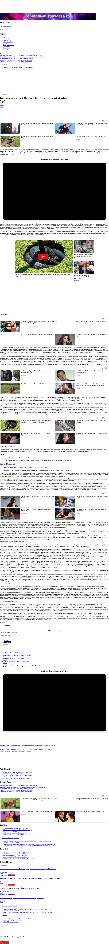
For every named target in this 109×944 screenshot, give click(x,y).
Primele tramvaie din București (11, 652)
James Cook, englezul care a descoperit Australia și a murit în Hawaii (21, 457)
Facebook (27, 666)
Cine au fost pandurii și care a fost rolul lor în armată (17, 656)
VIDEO (5, 49)
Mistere (5, 43)
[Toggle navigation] (0, 29)
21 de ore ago (3, 872)
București (5, 745)
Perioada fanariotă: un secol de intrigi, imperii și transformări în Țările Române (21, 785)
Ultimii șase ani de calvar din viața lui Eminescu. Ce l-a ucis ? (16, 791)
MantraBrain (22, 937)
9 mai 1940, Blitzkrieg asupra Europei (13, 920)
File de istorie (12, 745)
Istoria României (50, 745)
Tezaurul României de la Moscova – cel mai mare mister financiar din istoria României (23, 787)
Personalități (6, 46)
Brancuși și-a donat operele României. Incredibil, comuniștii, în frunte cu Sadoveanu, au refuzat (25, 749)
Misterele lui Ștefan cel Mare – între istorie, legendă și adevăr (16, 788)
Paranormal (6, 48)
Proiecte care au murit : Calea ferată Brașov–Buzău (17, 662)
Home (5, 37)
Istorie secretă (7, 40)
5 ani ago (2, 105)
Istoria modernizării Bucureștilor (37, 745)
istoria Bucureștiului (22, 745)
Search (2, 31)
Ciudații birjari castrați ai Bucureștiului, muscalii (16, 659)
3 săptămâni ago (4, 881)
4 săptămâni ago (4, 891)
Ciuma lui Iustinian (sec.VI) (10, 922)
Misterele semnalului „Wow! (11, 842)
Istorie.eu (5, 915)
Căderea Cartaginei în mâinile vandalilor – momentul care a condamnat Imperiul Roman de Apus (29, 844)
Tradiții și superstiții (8, 45)
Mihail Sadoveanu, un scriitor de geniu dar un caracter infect (16, 751)
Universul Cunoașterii (9, 906)
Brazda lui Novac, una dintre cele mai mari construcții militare (16, 790)
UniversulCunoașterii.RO (10, 838)
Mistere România (7, 23)
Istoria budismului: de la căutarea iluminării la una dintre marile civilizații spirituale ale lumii (27, 467)
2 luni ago (2, 901)
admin (1, 107)
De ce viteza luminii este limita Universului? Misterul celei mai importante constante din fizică (28, 845)
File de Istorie (7, 39)
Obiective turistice (8, 42)
